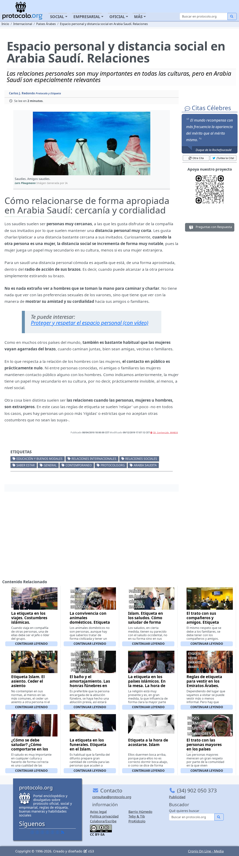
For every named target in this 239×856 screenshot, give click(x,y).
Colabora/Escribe (103, 821)
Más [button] (138, 16)
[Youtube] (57, 832)
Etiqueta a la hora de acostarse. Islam (148, 742)
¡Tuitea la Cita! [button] (225, 158)
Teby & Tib (136, 816)
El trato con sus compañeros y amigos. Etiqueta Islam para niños (203, 620)
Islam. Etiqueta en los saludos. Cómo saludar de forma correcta (145, 620)
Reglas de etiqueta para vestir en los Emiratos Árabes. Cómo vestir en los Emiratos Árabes (204, 685)
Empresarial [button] (86, 16)
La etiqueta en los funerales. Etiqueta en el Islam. (88, 744)
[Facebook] (32, 832)
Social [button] (57, 16)
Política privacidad (104, 816)
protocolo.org (113, 465)
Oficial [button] (117, 16)
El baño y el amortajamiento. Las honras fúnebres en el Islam (90, 683)
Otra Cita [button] (198, 158)
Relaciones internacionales (94, 459)
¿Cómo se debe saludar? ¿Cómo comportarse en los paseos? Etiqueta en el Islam (30, 749)
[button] (91, 143)
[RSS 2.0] (62, 832)
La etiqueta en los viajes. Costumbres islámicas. (29, 618)
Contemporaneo (79, 465)
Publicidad (177, 797)
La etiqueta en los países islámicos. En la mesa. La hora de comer (147, 683)
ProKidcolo (136, 821)
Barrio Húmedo (140, 811)
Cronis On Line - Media (206, 851)
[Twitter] (37, 832)
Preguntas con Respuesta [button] (213, 227)
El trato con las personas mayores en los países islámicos (204, 746)
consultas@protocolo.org (111, 797)
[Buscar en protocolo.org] (232, 16)
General (50, 465)
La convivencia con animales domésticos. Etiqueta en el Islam (90, 620)
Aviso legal (98, 811)
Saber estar (25, 465)
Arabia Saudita (145, 465)
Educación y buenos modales (39, 459)
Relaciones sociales (141, 459)
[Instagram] (52, 832)
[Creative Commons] (101, 828)
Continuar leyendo (31, 644)
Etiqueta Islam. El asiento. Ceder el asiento (28, 681)
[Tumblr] (47, 832)
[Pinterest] (42, 832)
